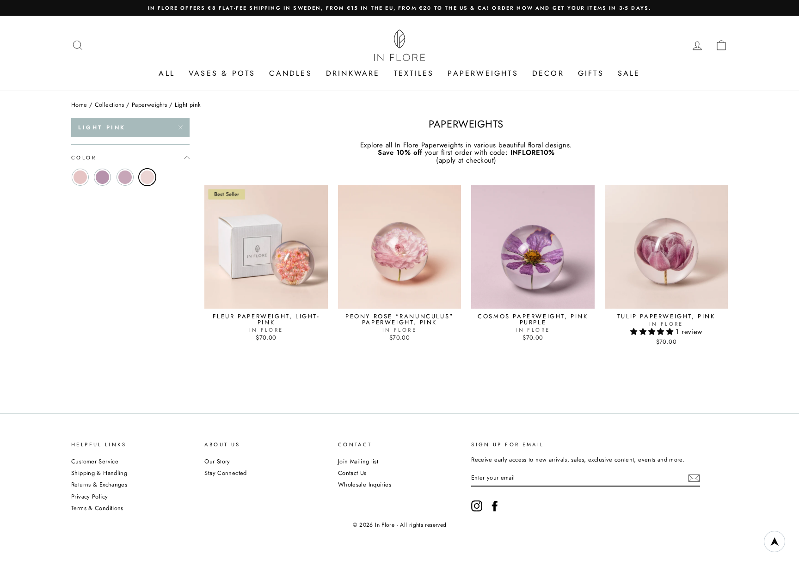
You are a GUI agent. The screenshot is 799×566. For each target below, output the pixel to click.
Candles (290, 73)
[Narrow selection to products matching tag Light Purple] (125, 177)
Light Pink (102, 127)
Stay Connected (225, 473)
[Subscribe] (694, 478)
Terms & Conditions (97, 508)
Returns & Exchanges (99, 484)
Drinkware (353, 73)
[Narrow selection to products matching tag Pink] (80, 177)
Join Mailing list (358, 461)
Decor (548, 73)
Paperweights (483, 73)
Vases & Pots (222, 73)
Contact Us (352, 473)
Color (83, 157)
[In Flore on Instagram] (476, 505)
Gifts (591, 73)
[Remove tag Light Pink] (147, 177)
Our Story (217, 461)
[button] (653, 332)
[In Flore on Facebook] (494, 505)
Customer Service (94, 461)
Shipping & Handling (99, 473)
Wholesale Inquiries (364, 484)
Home (79, 104)
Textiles (414, 73)
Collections (109, 104)
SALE (629, 73)
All (167, 73)
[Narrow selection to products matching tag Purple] (102, 177)
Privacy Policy (89, 496)
